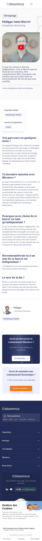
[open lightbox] (21, 47)
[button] (31, 4)
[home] (15, 4)
